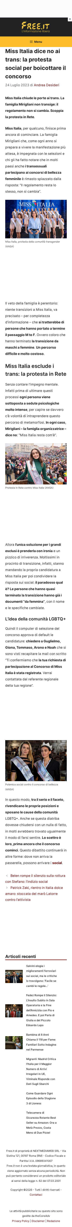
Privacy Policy (20, 1221)
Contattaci (36, 1194)
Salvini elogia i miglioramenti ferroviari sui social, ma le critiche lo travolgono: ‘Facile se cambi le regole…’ (41, 976)
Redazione (53, 1221)
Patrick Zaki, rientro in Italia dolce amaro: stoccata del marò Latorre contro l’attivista (34, 894)
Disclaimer (38, 1221)
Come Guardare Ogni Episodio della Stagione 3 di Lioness (41, 1098)
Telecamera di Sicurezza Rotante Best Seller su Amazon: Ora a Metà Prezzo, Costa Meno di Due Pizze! (41, 1122)
